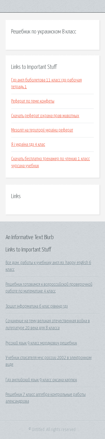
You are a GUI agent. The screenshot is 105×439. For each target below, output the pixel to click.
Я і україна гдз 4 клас (28, 144)
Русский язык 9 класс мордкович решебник (41, 343)
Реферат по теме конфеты (32, 101)
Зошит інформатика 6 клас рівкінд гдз (37, 306)
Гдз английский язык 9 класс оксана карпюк (41, 380)
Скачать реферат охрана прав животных (45, 116)
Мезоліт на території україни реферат (42, 130)
